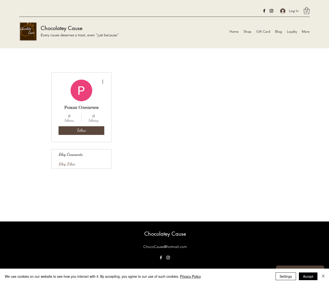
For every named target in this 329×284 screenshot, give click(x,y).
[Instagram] (271, 10)
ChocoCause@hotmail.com (165, 246)
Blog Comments (71, 154)
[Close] (323, 276)
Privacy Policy (190, 276)
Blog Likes (67, 163)
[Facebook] (264, 10)
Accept (308, 276)
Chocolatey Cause (61, 28)
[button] (306, 10)
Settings (286, 276)
